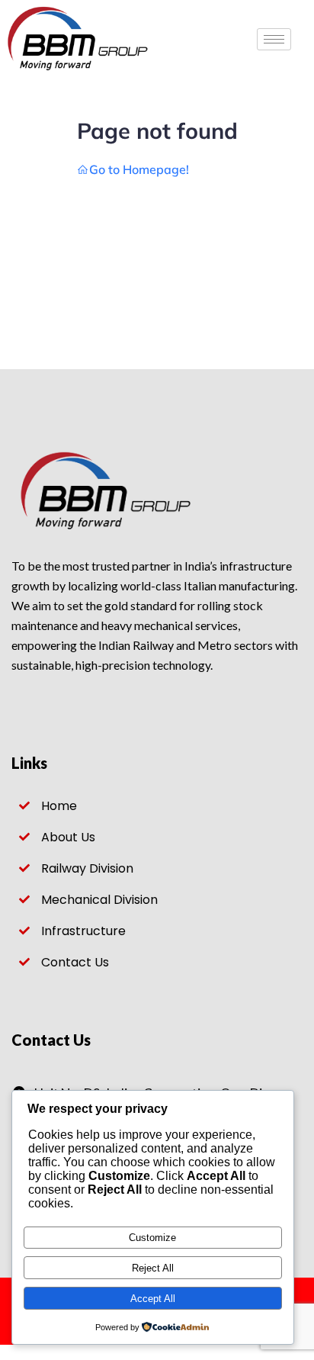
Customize (152, 1237)
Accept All (152, 1298)
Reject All (153, 1268)
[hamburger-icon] (274, 39)
